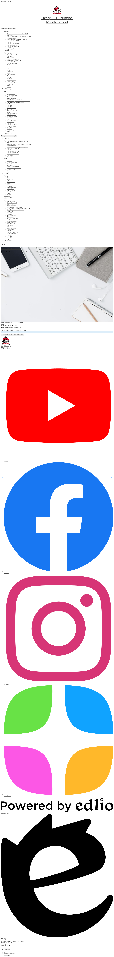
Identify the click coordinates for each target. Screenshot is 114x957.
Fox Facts (9, 105)
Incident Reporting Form (13, 59)
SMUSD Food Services (12, 124)
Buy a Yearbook (11, 94)
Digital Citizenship (11, 98)
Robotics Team (10, 81)
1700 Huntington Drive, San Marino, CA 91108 (12, 941)
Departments (10, 96)
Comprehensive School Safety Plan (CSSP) (17, 34)
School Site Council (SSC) (13, 41)
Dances (8, 75)
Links (8, 112)
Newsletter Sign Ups (12, 113)
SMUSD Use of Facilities (13, 46)
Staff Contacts (10, 122)
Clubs (8, 73)
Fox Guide (9, 56)
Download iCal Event (20, 330)
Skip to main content (6, 1)
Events (2, 332)
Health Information (11, 108)
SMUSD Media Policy (12, 45)
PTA (8, 119)
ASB (8, 68)
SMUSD (9, 42)
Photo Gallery (10, 130)
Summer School (11, 62)
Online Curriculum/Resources (14, 60)
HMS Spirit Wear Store (12, 110)
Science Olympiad (11, 82)
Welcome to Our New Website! (10, 249)
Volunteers (9, 127)
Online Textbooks (11, 115)
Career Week (10, 71)
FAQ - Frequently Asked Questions (15, 102)
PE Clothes (9, 89)
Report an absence (11, 120)
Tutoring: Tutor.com (12, 63)
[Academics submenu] (4, 52)
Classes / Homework (12, 55)
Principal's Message (11, 38)
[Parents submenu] (4, 200)
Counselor (9, 53)
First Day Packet (11, 103)
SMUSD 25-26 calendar (13, 43)
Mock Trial (9, 78)
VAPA (8, 64)
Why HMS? (10, 49)
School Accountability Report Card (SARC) (17, 39)
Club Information (11, 74)
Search (2, 322)
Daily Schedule (10, 35)
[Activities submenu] (4, 175)
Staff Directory (10, 48)
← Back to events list (7, 334)
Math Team (9, 77)
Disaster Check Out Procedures (14, 99)
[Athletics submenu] (9, 196)
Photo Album (10, 84)
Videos (8, 85)
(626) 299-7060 (8, 942)
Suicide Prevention (11, 126)
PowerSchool (10, 117)
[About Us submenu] (4, 140)
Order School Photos (12, 116)
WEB (8, 70)
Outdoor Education (11, 80)
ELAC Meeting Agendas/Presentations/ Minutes (18, 101)
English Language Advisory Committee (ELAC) (19, 36)
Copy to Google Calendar (7, 330)
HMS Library (10, 57)
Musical (9, 87)
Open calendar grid (18, 334)
